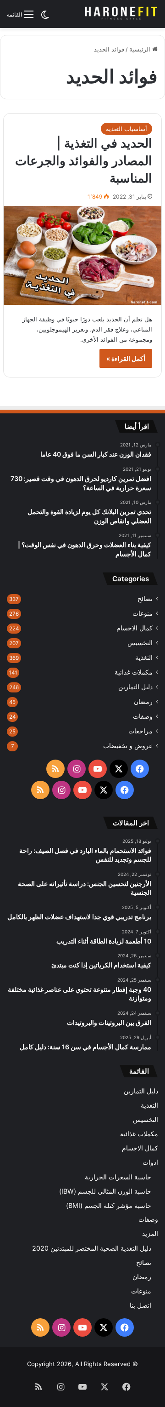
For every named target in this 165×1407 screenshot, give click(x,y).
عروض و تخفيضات (128, 745)
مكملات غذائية (134, 672)
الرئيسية (140, 49)
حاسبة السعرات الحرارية (118, 1177)
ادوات (150, 1162)
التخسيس (140, 642)
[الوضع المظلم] (45, 17)
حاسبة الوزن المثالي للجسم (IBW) (105, 1191)
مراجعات (140, 731)
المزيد (150, 1233)
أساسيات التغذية (126, 128)
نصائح (145, 598)
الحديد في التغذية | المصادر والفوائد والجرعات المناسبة (83, 161)
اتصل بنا (140, 1305)
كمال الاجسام (134, 628)
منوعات (142, 613)
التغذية (144, 657)
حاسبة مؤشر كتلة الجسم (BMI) (108, 1205)
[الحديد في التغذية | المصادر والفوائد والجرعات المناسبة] (82, 255)
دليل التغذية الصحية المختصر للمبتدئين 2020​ (91, 1248)
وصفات (143, 716)
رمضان (143, 701)
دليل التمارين (135, 687)
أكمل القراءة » (125, 358)
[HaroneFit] (121, 14)
